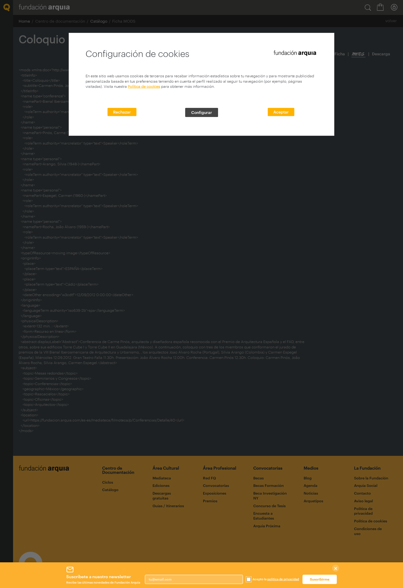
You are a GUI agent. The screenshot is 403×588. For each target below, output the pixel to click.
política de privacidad (283, 579)
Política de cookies (144, 86)
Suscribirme (319, 579)
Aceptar (281, 112)
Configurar (201, 112)
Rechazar (122, 112)
